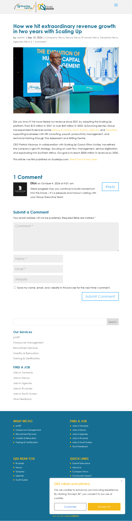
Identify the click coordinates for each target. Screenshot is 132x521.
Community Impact (81, 475)
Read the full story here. (84, 159)
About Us (76, 467)
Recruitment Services (25, 347)
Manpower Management (28, 342)
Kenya (55, 129)
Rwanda (66, 129)
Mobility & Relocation (26, 353)
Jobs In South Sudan (25, 393)
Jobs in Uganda (22, 383)
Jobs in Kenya (21, 377)
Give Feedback (22, 399)
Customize (70, 506)
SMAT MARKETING (72, 516)
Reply (110, 187)
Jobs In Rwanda (22, 388)
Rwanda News (90, 37)
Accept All (104, 506)
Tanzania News (109, 37)
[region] (87, 496)
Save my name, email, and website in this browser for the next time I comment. (63, 287)
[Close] (121, 481)
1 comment (39, 41)
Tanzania (111, 129)
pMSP (16, 337)
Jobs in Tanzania (23, 372)
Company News (54, 37)
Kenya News (73, 37)
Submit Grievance (81, 463)
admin (21, 37)
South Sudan (80, 129)
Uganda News (21, 41)
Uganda (94, 129)
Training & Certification (26, 358)
